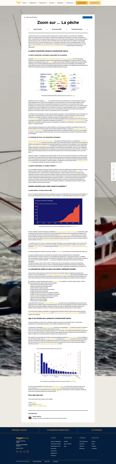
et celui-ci (55, 343)
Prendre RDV (95, 2)
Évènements (69, 2)
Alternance (81, 446)
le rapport (78, 171)
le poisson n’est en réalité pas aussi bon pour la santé (72, 329)
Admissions (60, 2)
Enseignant (94, 448)
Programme (68, 437)
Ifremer (73, 95)
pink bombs (59, 251)
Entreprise (94, 446)
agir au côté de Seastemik (58, 386)
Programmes (32, 2)
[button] (25, 3)
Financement (42, 2)
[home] (18, 3)
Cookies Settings (55, 461)
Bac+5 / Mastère (67, 443)
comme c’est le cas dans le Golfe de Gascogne (39, 313)
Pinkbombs (74, 226)
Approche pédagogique (56, 441)
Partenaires (81, 443)
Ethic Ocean (67, 339)
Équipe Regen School (55, 446)
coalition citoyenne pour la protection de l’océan (49, 388)
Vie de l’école (54, 450)
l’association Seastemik (65, 235)
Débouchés (81, 448)
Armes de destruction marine (35, 141)
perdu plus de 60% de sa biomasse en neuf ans (73, 120)
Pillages (34, 402)
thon (45, 100)
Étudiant (93, 441)
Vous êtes (95, 437)
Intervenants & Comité (56, 443)
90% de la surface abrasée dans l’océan (39, 145)
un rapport (50, 62)
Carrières (51, 2)
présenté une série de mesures (51, 303)
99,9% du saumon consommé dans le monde (66, 231)
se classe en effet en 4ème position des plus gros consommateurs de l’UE (48, 45)
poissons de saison (72, 337)
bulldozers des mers (47, 141)
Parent (93, 443)
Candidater (81, 2)
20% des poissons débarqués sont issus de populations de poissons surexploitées (53, 58)
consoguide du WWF (51, 339)
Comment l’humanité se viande (39, 405)
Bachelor (66, 441)
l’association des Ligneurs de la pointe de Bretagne (58, 274)
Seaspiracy (39, 404)
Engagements (54, 453)
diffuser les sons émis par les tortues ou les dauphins (66, 313)
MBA (65, 446)
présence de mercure (48, 327)
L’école (24, 2)
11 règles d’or (56, 281)
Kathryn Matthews (39, 246)
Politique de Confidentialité (37, 461)
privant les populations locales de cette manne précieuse (55, 239)
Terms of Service (47, 461)
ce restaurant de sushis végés (46, 343)
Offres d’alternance (83, 441)
